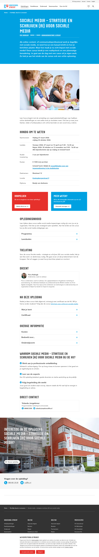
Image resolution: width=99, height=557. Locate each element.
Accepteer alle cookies (27, 552)
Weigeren (40, 552)
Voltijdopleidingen (9, 523)
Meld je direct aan (21, 206)
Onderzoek (43, 6)
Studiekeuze (34, 6)
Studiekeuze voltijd (33, 531)
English (93, 1)
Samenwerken (53, 6)
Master (29, 529)
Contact (88, 1)
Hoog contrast (77, 1)
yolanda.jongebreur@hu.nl (44, 408)
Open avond (8, 451)
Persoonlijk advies (9, 454)
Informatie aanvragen (61, 206)
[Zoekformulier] (93, 6)
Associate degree (32, 523)
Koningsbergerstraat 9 (41, 178)
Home (6, 12)
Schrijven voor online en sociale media (64, 304)
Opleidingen (24, 6)
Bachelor (30, 526)
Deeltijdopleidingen (9, 526)
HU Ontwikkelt (78, 529)
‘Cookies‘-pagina (68, 547)
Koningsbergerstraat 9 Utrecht (51, 35)
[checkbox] (12, 462)
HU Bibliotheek (79, 526)
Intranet (83, 1)
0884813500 (28, 408)
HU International (79, 523)
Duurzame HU (78, 531)
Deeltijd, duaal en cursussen (18, 12)
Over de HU (63, 6)
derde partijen (35, 540)
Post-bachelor (24, 35)
